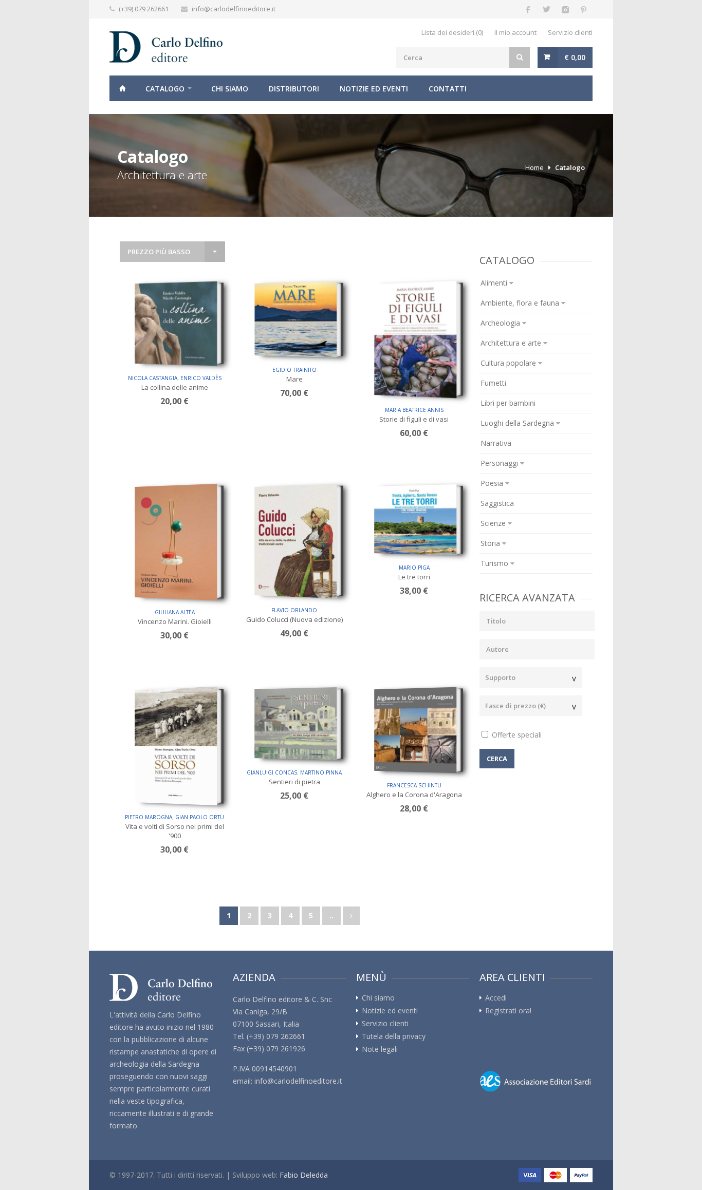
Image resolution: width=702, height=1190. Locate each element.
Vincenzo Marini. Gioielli (175, 621)
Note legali (380, 1049)
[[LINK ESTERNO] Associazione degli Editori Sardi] (536, 1081)
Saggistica (497, 503)
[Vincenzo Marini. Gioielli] (176, 542)
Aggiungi (178, 353)
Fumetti (493, 383)
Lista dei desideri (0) (452, 32)
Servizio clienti (570, 32)
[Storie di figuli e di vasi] (415, 339)
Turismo (495, 563)
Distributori (294, 88)
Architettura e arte (512, 343)
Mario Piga (414, 567)
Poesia (493, 483)
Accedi (496, 998)
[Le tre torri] (415, 519)
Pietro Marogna (148, 817)
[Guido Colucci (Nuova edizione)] (295, 541)
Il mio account (515, 32)
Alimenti (495, 283)
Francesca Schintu (414, 785)
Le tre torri (414, 576)
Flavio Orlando (294, 610)
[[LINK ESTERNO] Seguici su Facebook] (528, 9)
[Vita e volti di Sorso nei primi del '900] (176, 746)
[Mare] (295, 319)
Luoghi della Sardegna (518, 423)
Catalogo (164, 88)
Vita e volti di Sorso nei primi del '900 (174, 831)
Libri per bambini (508, 403)
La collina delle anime (174, 387)
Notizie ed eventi (374, 88)
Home (122, 88)
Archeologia (501, 323)
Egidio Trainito (294, 369)
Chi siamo (229, 88)
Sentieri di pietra (294, 781)
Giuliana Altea (175, 612)
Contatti (448, 88)
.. (331, 915)
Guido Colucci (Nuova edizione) (294, 619)
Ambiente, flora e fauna (521, 303)
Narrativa (496, 443)
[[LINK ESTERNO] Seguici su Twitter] (546, 9)
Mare (294, 379)
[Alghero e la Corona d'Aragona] (415, 730)
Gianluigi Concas (272, 772)
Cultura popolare (509, 363)
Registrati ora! (508, 1010)
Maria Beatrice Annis (414, 409)
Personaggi (500, 463)
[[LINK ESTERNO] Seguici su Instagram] (565, 9)
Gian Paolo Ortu (199, 817)
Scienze (494, 523)
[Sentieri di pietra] (295, 723)
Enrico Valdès (200, 378)
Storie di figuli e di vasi (414, 419)
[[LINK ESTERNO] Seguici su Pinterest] (583, 9)
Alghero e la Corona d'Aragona (414, 794)
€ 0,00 (574, 57)
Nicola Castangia (152, 378)
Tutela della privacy (394, 1036)
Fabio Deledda (304, 1175)
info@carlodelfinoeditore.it (233, 8)
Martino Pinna (321, 772)
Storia (491, 543)
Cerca (497, 758)
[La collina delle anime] (176, 323)
